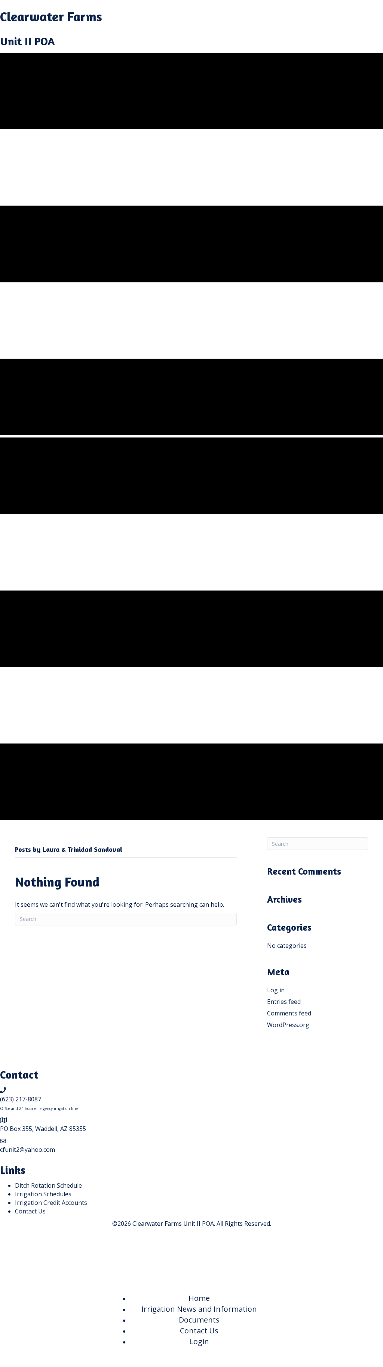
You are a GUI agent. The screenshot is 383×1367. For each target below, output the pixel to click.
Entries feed (284, 1002)
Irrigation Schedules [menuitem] (43, 1194)
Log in (276, 990)
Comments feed (289, 1013)
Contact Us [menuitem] (30, 1211)
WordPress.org (288, 1025)
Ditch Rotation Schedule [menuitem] (48, 1185)
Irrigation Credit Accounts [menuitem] (51, 1203)
